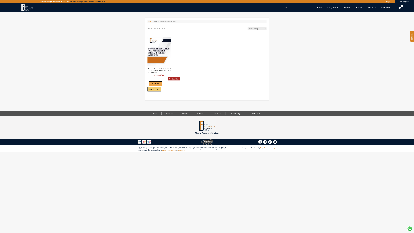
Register (405, 2)
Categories (331, 7)
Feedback (200, 114)
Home (319, 7)
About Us (372, 7)
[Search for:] (311, 7)
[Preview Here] (153, 80)
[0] (400, 7)
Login (387, 2)
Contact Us (386, 7)
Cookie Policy (181, 150)
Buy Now (155, 83)
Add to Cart (154, 89)
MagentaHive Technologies (268, 148)
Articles (347, 7)
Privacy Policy (235, 114)
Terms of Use (255, 114)
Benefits (359, 7)
